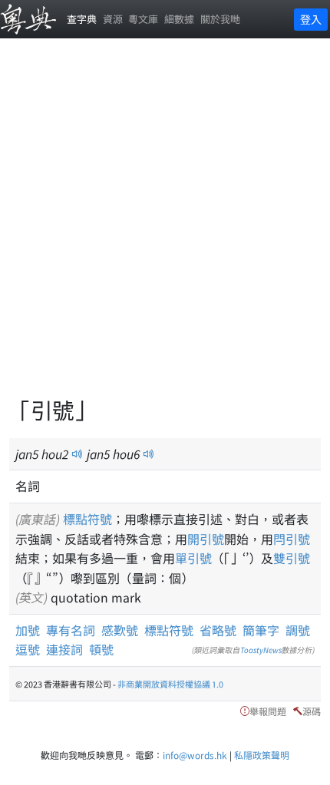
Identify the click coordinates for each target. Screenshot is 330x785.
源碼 (311, 710)
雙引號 (291, 558)
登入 (311, 19)
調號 (297, 630)
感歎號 (119, 630)
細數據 (179, 19)
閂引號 (291, 538)
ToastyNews (261, 649)
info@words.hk (195, 754)
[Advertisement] (165, 226)
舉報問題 (267, 710)
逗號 (27, 649)
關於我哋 (220, 19)
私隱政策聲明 (261, 754)
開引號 (205, 538)
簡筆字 (261, 630)
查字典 (82, 19)
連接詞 (64, 649)
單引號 (193, 558)
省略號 (218, 630)
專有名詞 (70, 630)
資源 (113, 19)
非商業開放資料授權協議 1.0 (170, 684)
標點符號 (87, 519)
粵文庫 (143, 19)
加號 (27, 630)
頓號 (101, 649)
